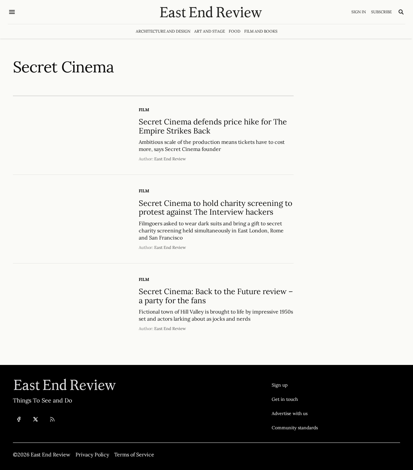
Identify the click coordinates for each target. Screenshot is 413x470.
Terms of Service (134, 454)
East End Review (170, 159)
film (144, 109)
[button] (294, 385)
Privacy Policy (92, 454)
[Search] (401, 12)
